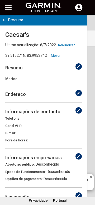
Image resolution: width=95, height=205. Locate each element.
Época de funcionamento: (25, 172)
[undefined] (4, 20)
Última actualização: (22, 45)
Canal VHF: (13, 126)
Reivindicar (66, 45)
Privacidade (38, 200)
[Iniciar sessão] (78, 10)
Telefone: (12, 118)
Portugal (59, 200)
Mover (55, 56)
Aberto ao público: (20, 164)
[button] (88, 181)
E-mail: (10, 133)
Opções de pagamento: (23, 179)
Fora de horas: (16, 140)
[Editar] (78, 66)
